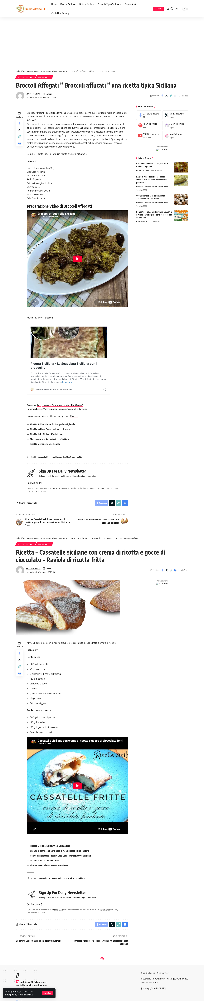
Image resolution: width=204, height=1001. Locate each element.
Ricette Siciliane (26, 77)
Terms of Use (27, 994)
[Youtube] (149, 135)
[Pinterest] (149, 125)
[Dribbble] (175, 135)
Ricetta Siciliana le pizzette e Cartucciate (50, 845)
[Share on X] (166, 96)
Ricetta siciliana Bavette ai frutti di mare (50, 429)
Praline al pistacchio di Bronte (44, 860)
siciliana (81, 878)
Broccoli (41, 457)
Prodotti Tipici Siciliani (145, 186)
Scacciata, (97, 116)
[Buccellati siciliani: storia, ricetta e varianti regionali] (181, 167)
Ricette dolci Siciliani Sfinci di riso (46, 434)
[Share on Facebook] (162, 96)
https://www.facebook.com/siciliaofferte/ (60, 405)
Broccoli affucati (53, 457)
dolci (60, 878)
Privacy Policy (11, 994)
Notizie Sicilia (141, 222)
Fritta (66, 878)
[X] (175, 115)
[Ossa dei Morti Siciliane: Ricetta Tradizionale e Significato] (181, 199)
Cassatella (42, 878)
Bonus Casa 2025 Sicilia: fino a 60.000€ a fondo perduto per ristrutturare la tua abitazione (154, 215)
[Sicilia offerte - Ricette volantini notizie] (31, 9)
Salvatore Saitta (33, 93)
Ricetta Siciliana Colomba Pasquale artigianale (52, 424)
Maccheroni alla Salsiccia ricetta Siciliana (49, 439)
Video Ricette (44, 77)
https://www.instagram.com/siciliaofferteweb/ (61, 409)
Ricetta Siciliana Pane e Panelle (45, 444)
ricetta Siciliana (35, 135)
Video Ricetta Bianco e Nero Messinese (49, 865)
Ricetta (65, 457)
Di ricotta (52, 878)
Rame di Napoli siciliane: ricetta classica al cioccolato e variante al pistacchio (151, 180)
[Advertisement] (70, 44)
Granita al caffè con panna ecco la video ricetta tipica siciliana (59, 850)
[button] (47, 993)
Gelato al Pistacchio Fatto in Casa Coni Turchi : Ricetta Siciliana (60, 855)
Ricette (74, 416)
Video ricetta (76, 457)
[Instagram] (175, 125)
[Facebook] (149, 115)
